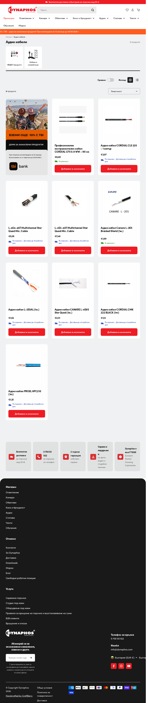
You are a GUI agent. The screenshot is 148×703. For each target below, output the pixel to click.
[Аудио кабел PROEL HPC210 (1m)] (26, 365)
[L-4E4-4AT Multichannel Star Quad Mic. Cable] (26, 202)
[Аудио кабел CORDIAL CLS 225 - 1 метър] (119, 119)
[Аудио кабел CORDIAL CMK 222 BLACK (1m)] (119, 283)
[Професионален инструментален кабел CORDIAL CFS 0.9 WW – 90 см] (73, 119)
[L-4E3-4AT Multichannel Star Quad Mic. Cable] (73, 202)
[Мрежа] (130, 80)
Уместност (116, 91)
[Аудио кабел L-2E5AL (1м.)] (26, 283)
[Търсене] (92, 10)
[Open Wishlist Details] (127, 10)
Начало (9, 37)
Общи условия (44, 687)
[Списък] (137, 80)
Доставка (42, 700)
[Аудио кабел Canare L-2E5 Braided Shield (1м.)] (119, 202)
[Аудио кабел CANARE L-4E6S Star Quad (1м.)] (73, 283)
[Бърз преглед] (89, 105)
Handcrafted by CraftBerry (19, 695)
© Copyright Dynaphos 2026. (17, 689)
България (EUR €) (124, 657)
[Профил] (133, 10)
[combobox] (66, 10)
